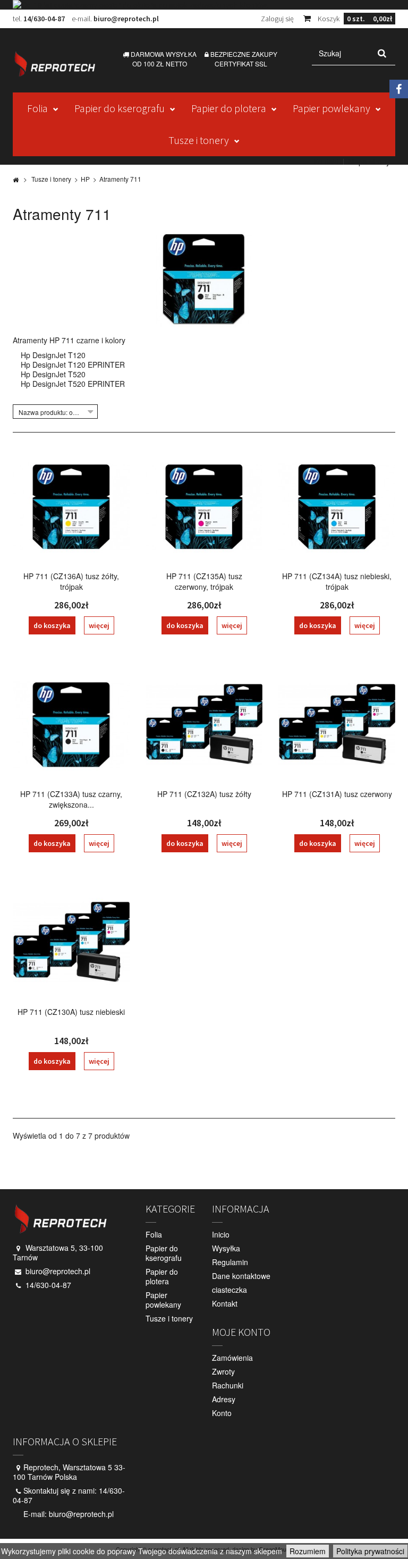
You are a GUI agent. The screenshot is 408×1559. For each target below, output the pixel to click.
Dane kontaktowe (241, 1275)
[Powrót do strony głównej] (16, 179)
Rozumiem (308, 1551)
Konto (222, 1413)
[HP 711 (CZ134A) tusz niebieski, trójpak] (336, 506)
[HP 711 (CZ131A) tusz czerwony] (336, 724)
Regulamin (230, 1262)
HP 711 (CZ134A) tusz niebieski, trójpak (337, 581)
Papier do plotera (228, 108)
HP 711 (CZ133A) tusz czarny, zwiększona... (71, 799)
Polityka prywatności (370, 1551)
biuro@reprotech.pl (126, 18)
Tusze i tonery (198, 140)
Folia (37, 108)
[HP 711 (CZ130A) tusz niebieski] (71, 942)
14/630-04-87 (44, 18)
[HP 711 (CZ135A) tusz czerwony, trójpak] (204, 506)
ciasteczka (229, 1289)
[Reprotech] (55, 63)
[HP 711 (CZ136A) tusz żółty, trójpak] (71, 506)
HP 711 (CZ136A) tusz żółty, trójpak (71, 581)
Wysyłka (226, 1248)
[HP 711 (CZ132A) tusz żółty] (204, 724)
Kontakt (326, 161)
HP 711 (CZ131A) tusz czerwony (337, 794)
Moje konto (241, 1331)
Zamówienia (232, 1357)
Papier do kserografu (119, 108)
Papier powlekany (331, 108)
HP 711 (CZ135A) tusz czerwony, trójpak (204, 581)
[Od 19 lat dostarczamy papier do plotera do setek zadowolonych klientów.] (204, 5)
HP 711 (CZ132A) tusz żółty (204, 794)
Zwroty (223, 1371)
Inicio (221, 1234)
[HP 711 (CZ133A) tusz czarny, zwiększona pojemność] (71, 724)
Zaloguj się (277, 18)
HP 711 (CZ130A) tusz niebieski (71, 1011)
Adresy (223, 1399)
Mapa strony (369, 161)
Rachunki (227, 1385)
